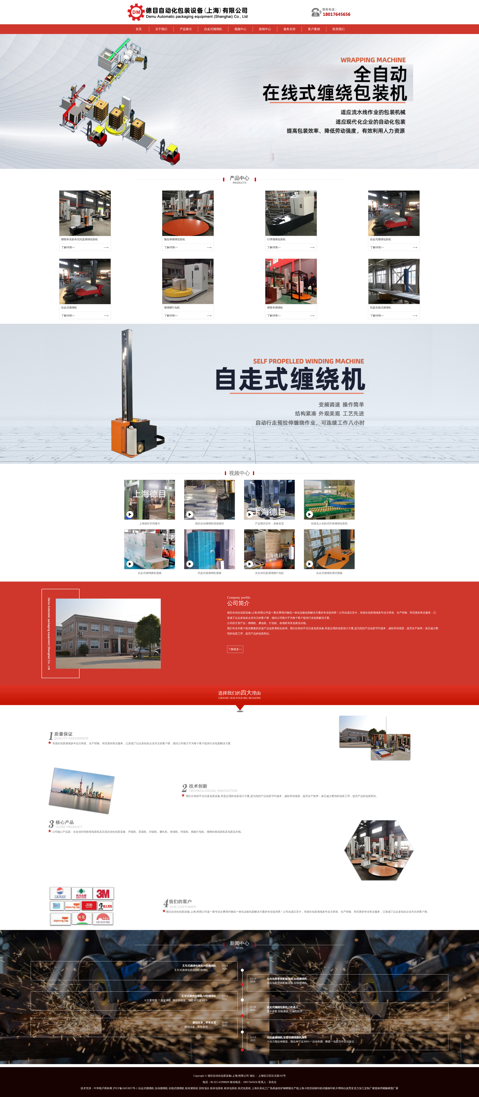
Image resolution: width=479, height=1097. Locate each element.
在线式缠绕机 (176, 1088)
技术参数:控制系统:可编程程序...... (287, 1011)
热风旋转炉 (276, 1088)
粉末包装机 (216, 1088)
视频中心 (240, 29)
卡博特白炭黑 (343, 1088)
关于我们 (161, 29)
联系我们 (338, 29)
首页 (139, 29)
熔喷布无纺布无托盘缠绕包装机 (79, 239)
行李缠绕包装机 (276, 239)
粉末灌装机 (191, 1088)
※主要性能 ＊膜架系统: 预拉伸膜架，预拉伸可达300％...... (178, 1000)
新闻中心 (265, 29)
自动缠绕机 (161, 1088)
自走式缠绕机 (213, 29)
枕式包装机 (244, 1088)
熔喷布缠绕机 (275, 307)
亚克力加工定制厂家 (363, 1088)
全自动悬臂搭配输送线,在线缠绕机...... (289, 983)
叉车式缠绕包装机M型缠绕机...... (193, 970)
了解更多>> (235, 649)
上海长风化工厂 (261, 1088)
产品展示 (186, 29)
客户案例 (314, 29)
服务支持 (289, 29)
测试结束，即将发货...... (198, 1026)
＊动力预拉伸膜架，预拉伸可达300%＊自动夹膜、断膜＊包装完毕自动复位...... (313, 1041)
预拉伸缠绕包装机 (174, 239)
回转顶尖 (204, 1088)
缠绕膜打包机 (172, 307)
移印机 (318, 1088)
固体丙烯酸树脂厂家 (386, 1088)
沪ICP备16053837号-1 (125, 1088)
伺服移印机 (328, 1088)
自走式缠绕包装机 (380, 239)
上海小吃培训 (307, 1088)
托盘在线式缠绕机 (380, 307)
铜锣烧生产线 (291, 1088)
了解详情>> (68, 247)
